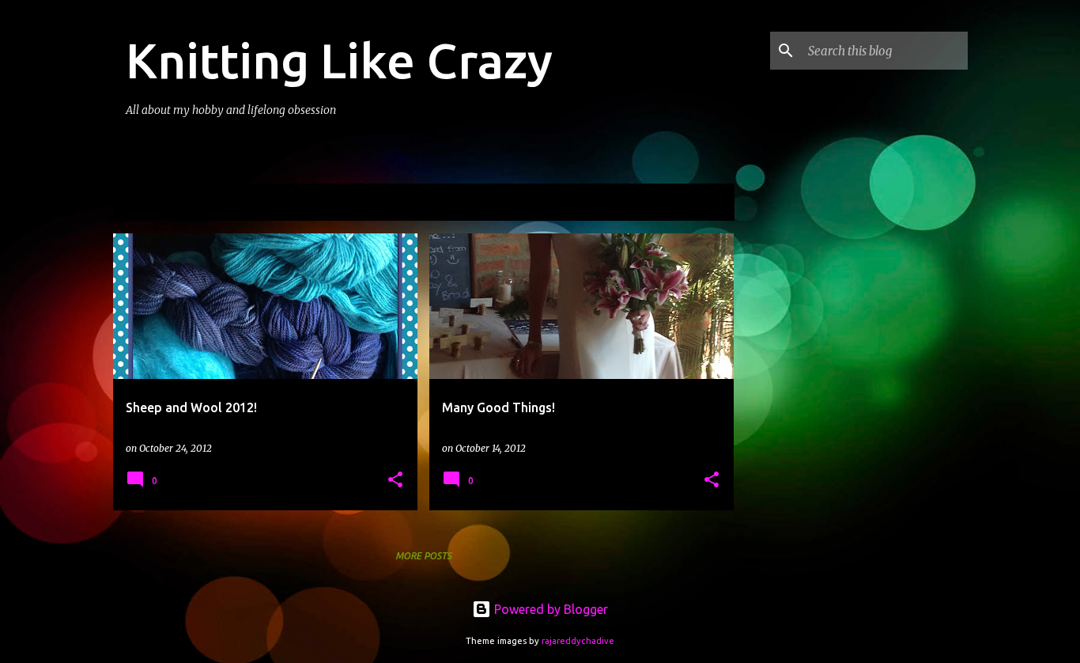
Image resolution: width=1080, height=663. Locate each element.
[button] (395, 480)
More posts (423, 556)
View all (701, 204)
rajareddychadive (578, 641)
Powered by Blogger (549, 609)
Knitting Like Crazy (339, 60)
